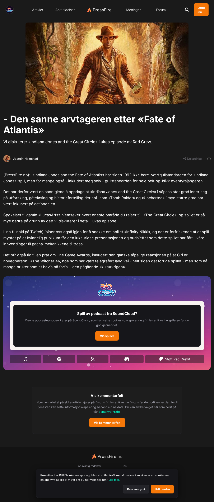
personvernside (109, 411)
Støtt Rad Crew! (177, 359)
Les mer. (114, 479)
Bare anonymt (136, 489)
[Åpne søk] (187, 9)
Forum (161, 10)
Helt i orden (162, 489)
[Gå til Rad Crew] (9, 10)
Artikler (37, 10)
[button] (107, 326)
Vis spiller (107, 336)
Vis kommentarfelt (107, 422)
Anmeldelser (65, 10)
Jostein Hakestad (25, 158)
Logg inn (201, 10)
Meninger (133, 10)
